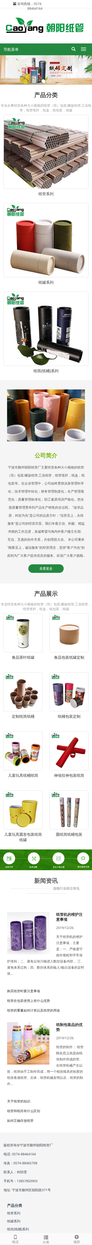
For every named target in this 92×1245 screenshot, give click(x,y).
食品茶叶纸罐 (23, 657)
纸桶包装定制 (69, 716)
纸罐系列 (46, 282)
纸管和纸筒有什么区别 (23, 1111)
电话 (15, 1242)
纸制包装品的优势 (69, 1027)
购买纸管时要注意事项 (23, 991)
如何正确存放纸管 (20, 1120)
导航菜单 (11, 49)
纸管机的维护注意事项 (69, 917)
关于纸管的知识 (18, 1101)
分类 (46, 1242)
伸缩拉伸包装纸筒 (69, 775)
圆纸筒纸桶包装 (69, 834)
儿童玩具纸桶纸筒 (23, 775)
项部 (76, 1242)
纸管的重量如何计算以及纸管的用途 (33, 1010)
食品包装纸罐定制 (69, 657)
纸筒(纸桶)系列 (46, 370)
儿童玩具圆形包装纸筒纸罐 (23, 837)
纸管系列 (46, 193)
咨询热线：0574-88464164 (29, 6)
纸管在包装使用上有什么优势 (28, 1000)
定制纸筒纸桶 (23, 716)
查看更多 (46, 568)
